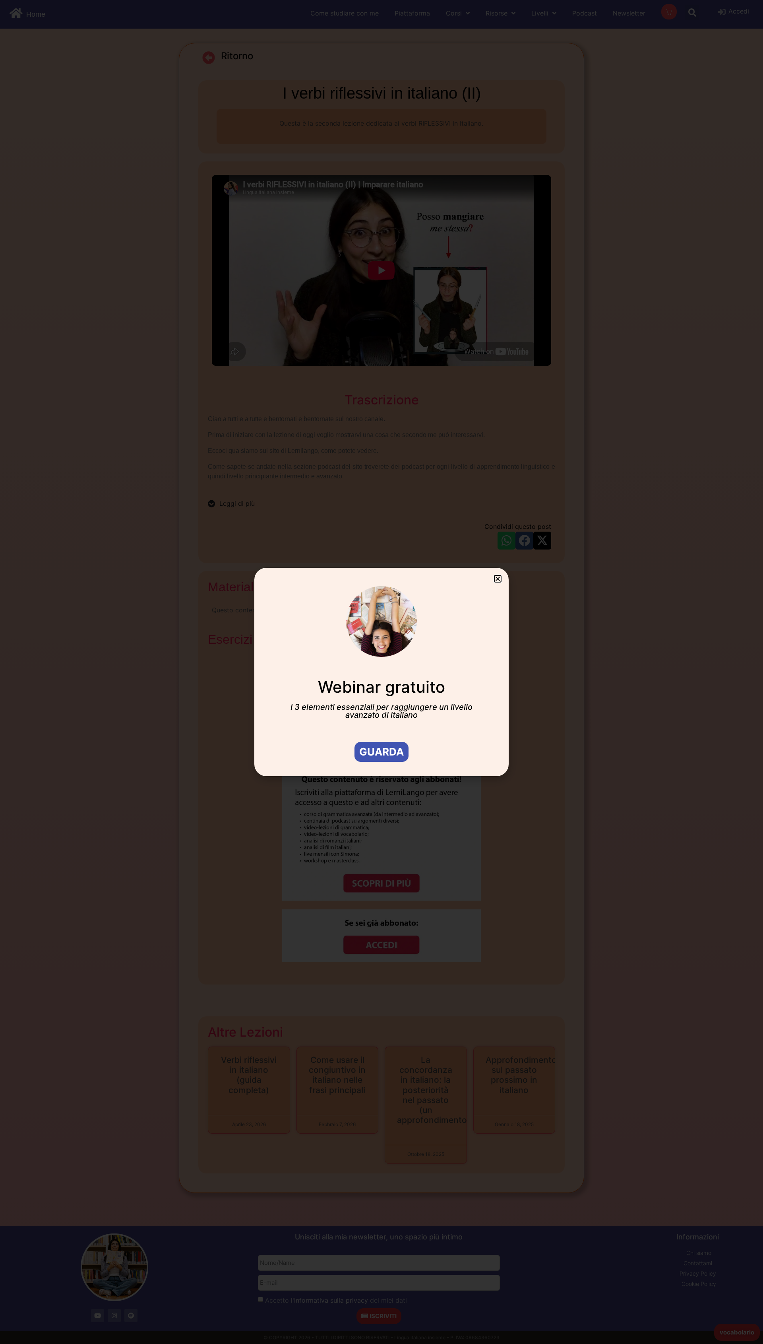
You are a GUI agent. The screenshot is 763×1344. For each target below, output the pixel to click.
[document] (381, 672)
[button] (498, 579)
